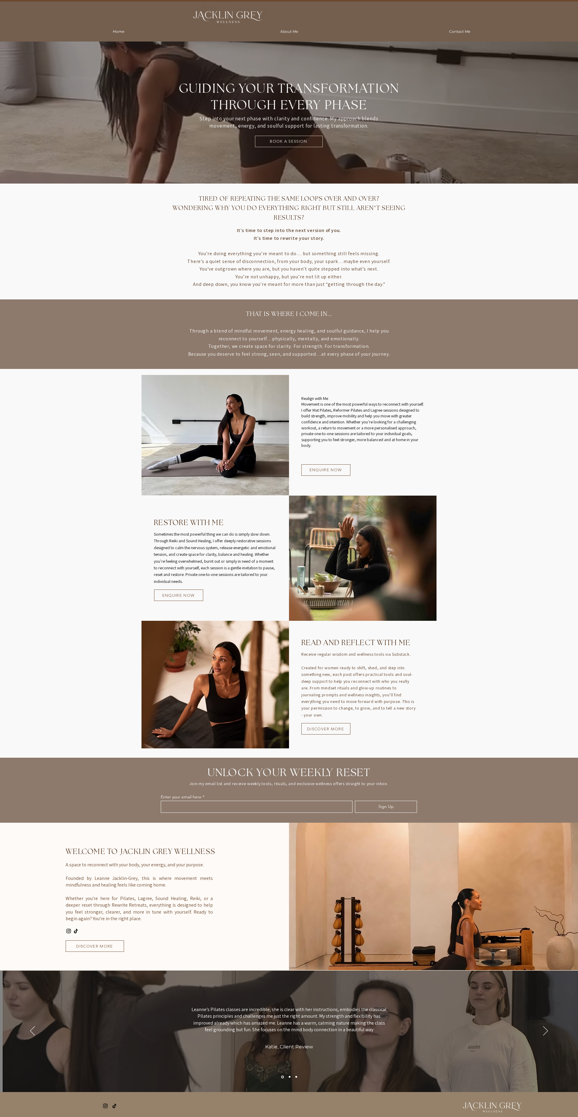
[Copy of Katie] (289, 1076)
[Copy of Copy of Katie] (296, 1077)
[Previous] (32, 1031)
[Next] (545, 1031)
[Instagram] (69, 931)
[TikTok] (76, 931)
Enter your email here (181, 797)
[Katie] (282, 1077)
